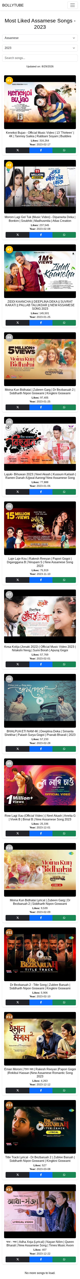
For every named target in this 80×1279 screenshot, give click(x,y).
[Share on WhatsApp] (64, 150)
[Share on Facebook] (40, 150)
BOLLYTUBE (13, 5)
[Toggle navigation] (72, 5)
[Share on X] (18, 150)
